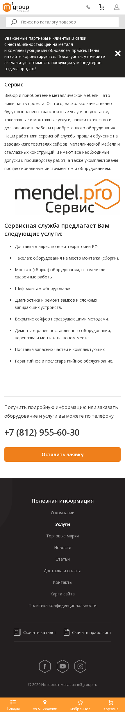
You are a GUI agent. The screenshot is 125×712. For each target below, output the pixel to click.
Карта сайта (62, 594)
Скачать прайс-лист (91, 632)
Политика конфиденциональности (62, 605)
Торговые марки (62, 536)
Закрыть (118, 53)
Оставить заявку (62, 454)
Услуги (62, 524)
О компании (62, 512)
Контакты (62, 582)
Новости (62, 547)
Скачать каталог (39, 632)
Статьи (63, 559)
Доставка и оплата (62, 570)
